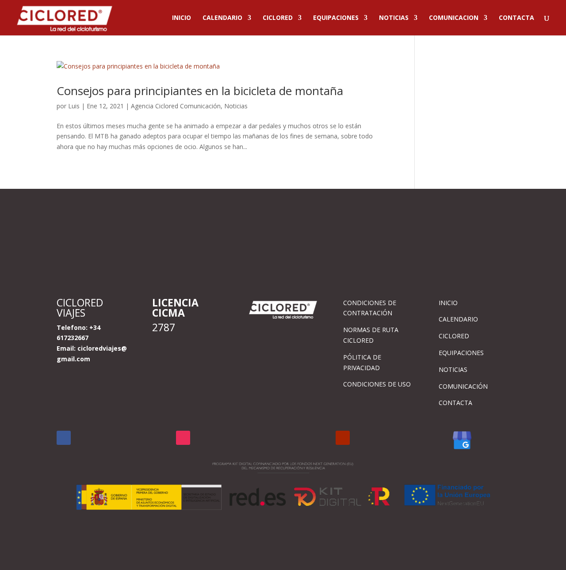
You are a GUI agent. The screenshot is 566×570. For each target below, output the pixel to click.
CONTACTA (516, 18)
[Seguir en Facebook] (64, 438)
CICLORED (278, 18)
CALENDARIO (222, 18)
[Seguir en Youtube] (343, 438)
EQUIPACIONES (336, 18)
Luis (74, 106)
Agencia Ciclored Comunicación (176, 106)
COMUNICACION (453, 18)
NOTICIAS (394, 18)
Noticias (236, 106)
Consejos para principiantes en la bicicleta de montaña (200, 91)
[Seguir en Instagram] (183, 438)
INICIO (181, 18)
